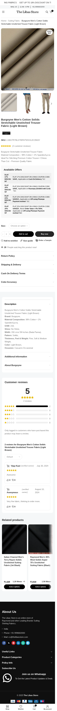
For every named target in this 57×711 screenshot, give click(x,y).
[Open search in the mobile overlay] (47, 12)
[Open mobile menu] (3, 11)
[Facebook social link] (4, 643)
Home (3, 21)
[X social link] (9, 643)
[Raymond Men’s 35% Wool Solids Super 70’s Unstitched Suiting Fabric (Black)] (40, 539)
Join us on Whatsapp (34, 674)
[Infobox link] (14, 7)
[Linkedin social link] (18, 643)
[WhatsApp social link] (23, 643)
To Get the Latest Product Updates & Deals (33, 678)
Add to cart (23, 234)
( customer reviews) (21, 146)
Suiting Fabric (14, 21)
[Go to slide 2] (29, 88)
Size (3, 226)
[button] (3, 59)
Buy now (44, 234)
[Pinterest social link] (14, 643)
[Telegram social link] (28, 643)
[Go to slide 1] (26, 88)
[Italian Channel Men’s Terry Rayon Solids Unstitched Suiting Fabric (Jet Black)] (14, 539)
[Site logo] (27, 12)
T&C (43, 179)
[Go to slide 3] (31, 88)
